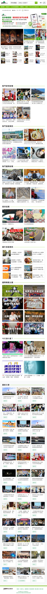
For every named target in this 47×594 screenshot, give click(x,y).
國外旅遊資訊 (7, 247)
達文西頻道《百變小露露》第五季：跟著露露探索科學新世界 (8, 431)
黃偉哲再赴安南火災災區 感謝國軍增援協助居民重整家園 (37, 529)
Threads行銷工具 (34, 7)
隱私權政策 (31, 589)
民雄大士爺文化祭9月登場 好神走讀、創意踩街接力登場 (23, 414)
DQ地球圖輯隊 (15, 7)
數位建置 (37, 589)
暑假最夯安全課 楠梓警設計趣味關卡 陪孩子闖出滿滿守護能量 (8, 513)
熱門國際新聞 (7, 166)
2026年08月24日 (6, 10)
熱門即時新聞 (7, 86)
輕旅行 (7, 7)
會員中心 (22, 589)
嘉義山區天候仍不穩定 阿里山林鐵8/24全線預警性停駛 (9, 545)
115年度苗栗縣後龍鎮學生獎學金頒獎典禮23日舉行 (23, 480)
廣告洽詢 (41, 589)
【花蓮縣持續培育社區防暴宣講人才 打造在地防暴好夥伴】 (9, 496)
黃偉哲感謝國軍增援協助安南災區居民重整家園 (37, 480)
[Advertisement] (23, 74)
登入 (41, 3)
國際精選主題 (7, 282)
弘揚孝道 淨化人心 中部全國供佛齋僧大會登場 (23, 496)
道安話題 (6, 206)
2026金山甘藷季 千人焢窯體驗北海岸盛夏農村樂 (37, 398)
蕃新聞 (2, 7)
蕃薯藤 (4, 3)
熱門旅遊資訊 (7, 126)
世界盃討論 (43, 7)
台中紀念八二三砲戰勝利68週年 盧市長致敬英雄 (9, 529)
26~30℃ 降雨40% (23, 10)
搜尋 (27, 7)
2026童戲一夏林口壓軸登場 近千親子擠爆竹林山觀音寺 (23, 398)
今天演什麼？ (7, 338)
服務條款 (27, 589)
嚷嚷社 (22, 7)
